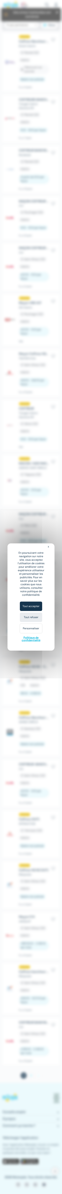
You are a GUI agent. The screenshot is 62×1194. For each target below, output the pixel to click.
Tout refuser (31, 617)
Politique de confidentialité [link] (31, 639)
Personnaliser (31, 628)
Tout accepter (31, 606)
